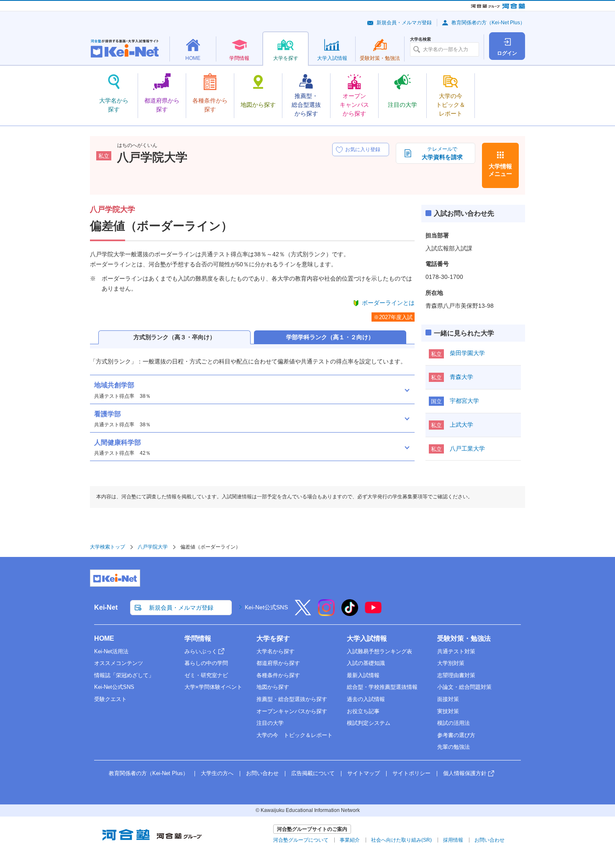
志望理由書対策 (456, 675)
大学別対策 (450, 663)
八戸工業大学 (467, 448)
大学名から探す (275, 651)
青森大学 (461, 377)
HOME (104, 638)
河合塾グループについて (300, 840)
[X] (303, 613)
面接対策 (448, 699)
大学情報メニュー (500, 170)
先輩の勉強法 (453, 747)
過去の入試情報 (366, 699)
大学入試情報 (367, 638)
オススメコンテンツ (118, 663)
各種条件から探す (278, 675)
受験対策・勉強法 (464, 638)
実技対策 (448, 711)
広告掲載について (313, 773)
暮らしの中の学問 (206, 663)
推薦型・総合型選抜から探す (291, 699)
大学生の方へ (217, 773)
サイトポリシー (411, 773)
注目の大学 (270, 723)
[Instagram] (326, 613)
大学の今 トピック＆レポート (294, 735)
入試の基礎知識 (366, 663)
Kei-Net (106, 607)
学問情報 (197, 638)
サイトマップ (363, 773)
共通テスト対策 (456, 651)
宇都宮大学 (464, 400)
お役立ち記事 (363, 711)
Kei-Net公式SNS (266, 607)
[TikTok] (349, 613)
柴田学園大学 (467, 353)
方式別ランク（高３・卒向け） (174, 337)
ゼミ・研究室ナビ (206, 675)
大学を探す (273, 638)
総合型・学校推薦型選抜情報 (382, 687)
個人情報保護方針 (465, 773)
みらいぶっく (200, 651)
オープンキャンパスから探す (291, 711)
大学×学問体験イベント (213, 687)
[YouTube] (373, 613)
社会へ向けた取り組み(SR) (401, 840)
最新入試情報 (363, 675)
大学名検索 (420, 39)
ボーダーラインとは (388, 302)
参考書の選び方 (456, 735)
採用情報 (453, 840)
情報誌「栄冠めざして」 (124, 675)
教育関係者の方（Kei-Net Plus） (488, 23)
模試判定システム (368, 723)
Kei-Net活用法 (111, 651)
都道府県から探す (278, 663)
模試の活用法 (453, 723)
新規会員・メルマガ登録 (404, 23)
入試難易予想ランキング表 (379, 651)
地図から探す (272, 687)
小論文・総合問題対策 (464, 687)
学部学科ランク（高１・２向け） (330, 337)
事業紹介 (350, 840)
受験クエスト (110, 699)
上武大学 (461, 424)
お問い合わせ (262, 773)
